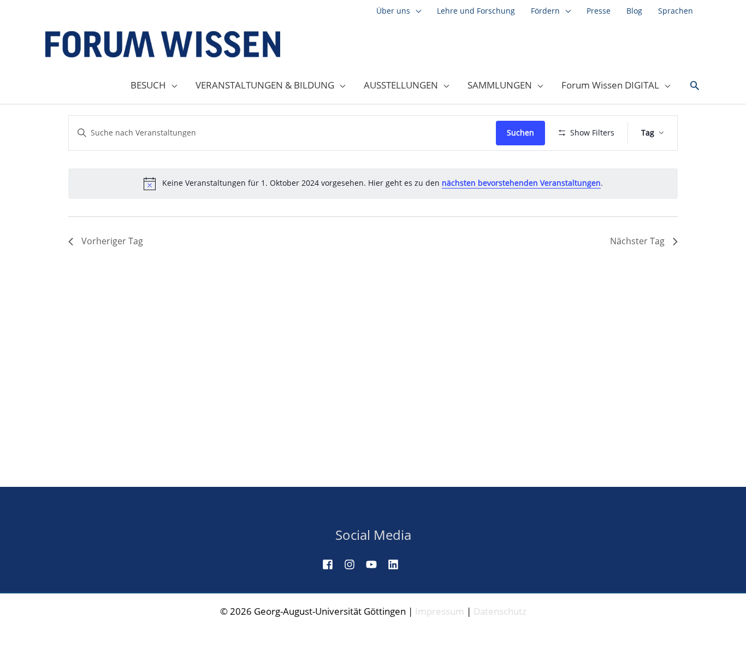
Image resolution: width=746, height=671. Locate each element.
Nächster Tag (637, 241)
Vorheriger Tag (112, 241)
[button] (695, 86)
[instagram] (354, 564)
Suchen (520, 132)
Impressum (439, 611)
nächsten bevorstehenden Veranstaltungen (521, 183)
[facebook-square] (332, 564)
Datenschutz (499, 611)
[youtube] (376, 564)
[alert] (373, 183)
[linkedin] (397, 564)
